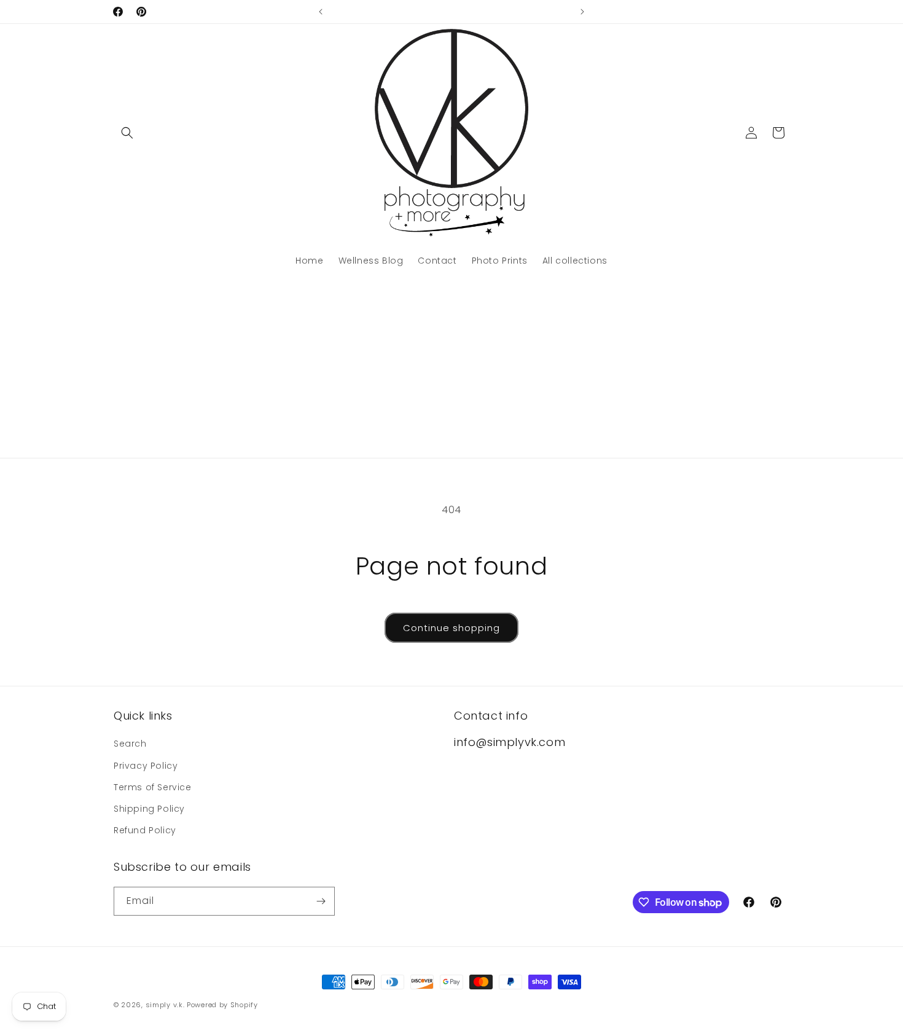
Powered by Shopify (222, 1005)
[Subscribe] (320, 901)
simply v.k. (165, 1005)
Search (130, 743)
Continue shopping (451, 627)
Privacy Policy (146, 766)
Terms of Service (153, 787)
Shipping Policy (149, 809)
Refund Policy (145, 830)
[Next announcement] (582, 11)
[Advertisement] (451, 366)
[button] (127, 132)
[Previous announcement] (320, 11)
